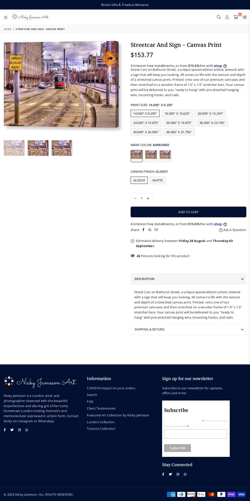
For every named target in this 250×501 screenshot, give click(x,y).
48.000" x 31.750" (179, 132)
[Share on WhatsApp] (150, 229)
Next (119, 86)
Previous (8, 86)
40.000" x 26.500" (146, 132)
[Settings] (243, 16)
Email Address (176, 426)
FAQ (90, 401)
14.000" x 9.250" (145, 113)
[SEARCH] (219, 16)
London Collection (101, 422)
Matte (158, 180)
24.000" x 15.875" (146, 122)
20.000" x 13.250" (210, 113)
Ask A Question (234, 230)
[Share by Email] (156, 229)
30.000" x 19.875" (179, 122)
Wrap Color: (150, 145)
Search (92, 394)
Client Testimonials (101, 408)
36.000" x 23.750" (212, 122)
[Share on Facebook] (143, 229)
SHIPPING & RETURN (150, 329)
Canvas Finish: (149, 171)
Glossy (139, 180)
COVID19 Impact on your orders (111, 388)
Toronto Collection (101, 428)
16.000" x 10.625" (177, 113)
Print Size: (152, 105)
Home (7, 29)
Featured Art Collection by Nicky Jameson (118, 415)
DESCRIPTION (145, 279)
